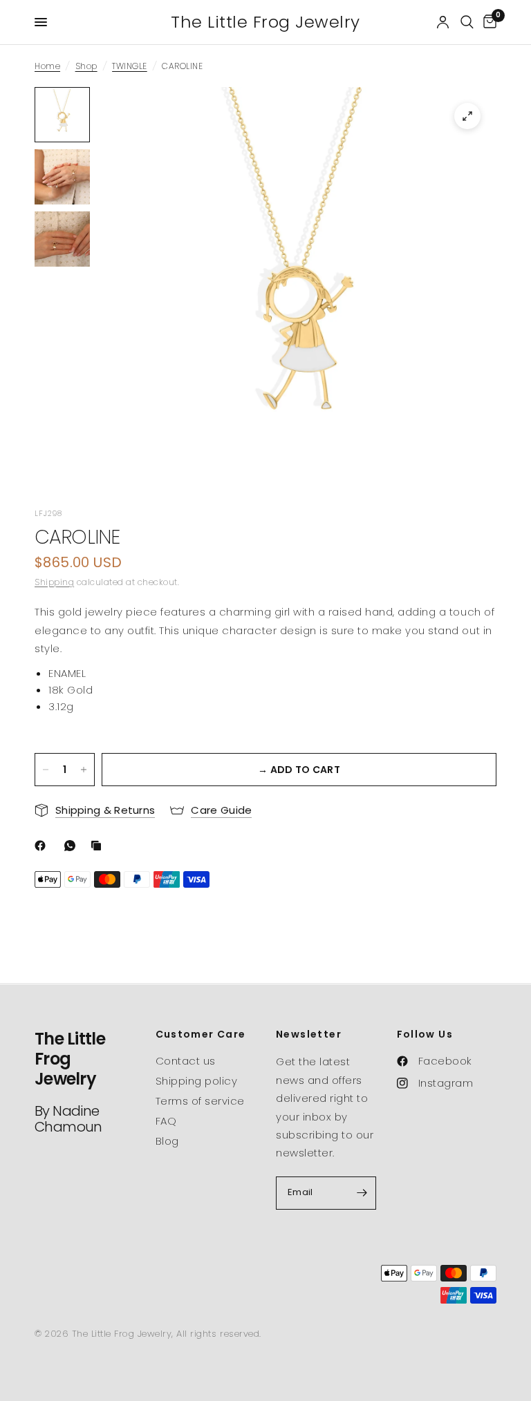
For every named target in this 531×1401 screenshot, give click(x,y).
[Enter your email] (362, 1193)
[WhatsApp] (72, 845)
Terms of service (200, 1101)
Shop (86, 66)
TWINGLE (129, 66)
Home (47, 66)
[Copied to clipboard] (99, 845)
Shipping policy (197, 1081)
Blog (167, 1141)
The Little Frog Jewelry (265, 22)
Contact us (186, 1061)
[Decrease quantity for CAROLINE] (45, 769)
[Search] (467, 22)
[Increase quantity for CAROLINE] (83, 769)
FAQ (166, 1121)
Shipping (54, 582)
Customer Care (201, 1034)
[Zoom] (467, 116)
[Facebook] (43, 845)
